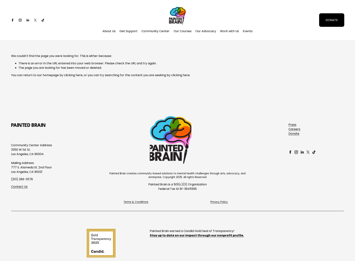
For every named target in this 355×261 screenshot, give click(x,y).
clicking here (73, 75)
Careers (294, 129)
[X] (35, 20)
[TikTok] (43, 20)
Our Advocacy (205, 31)
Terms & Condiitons (136, 202)
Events (248, 31)
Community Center (155, 31)
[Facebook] (12, 20)
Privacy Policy (219, 202)
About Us (109, 31)
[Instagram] (20, 20)
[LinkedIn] (28, 20)
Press (292, 125)
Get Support (128, 31)
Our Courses (183, 31)
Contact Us (19, 186)
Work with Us (229, 31)
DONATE (332, 20)
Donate (293, 133)
